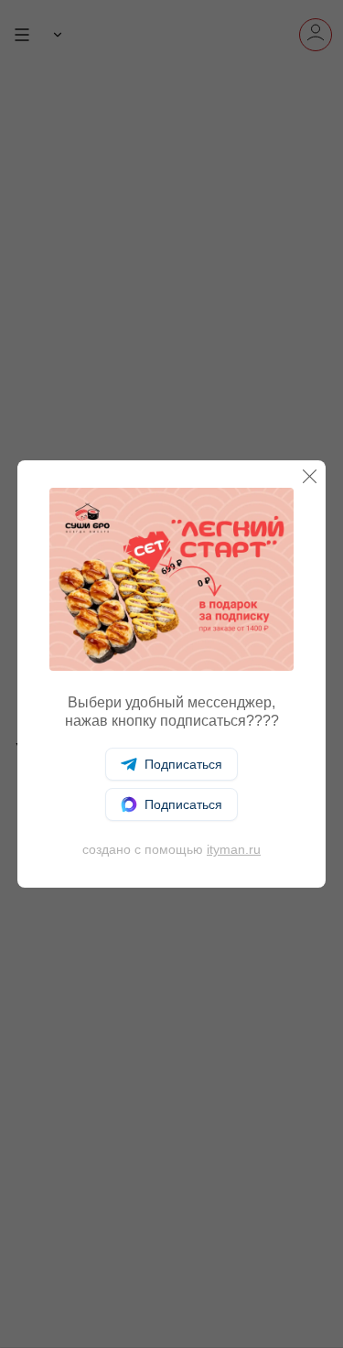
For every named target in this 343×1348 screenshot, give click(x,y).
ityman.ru (234, 849)
